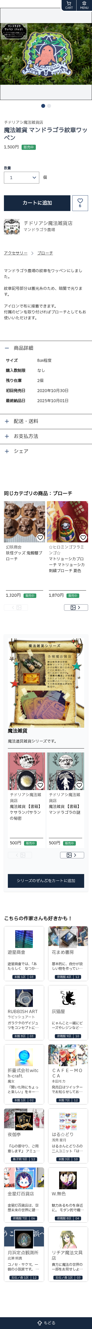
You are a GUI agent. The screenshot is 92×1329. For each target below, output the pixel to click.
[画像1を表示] (43, 106)
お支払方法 (26, 436)
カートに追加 (37, 203)
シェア (21, 451)
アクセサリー (15, 253)
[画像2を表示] (49, 106)
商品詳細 (23, 348)
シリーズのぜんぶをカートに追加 (46, 881)
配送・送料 (26, 421)
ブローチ (45, 253)
